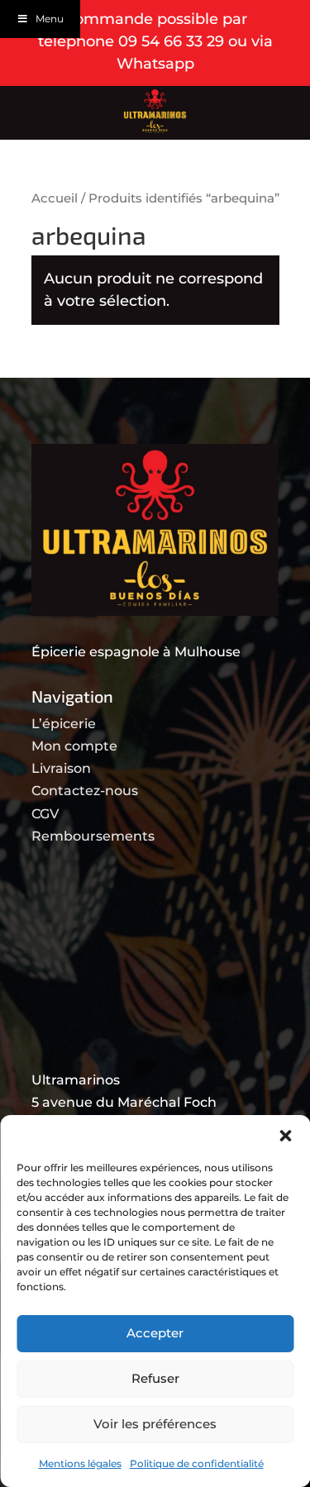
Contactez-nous (84, 790)
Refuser (155, 1378)
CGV (45, 814)
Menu (50, 18)
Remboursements (93, 836)
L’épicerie (63, 724)
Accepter (155, 1333)
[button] (285, 1135)
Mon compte (74, 746)
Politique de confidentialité (197, 1463)
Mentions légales (80, 1463)
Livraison (61, 768)
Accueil (54, 198)
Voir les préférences (155, 1424)
